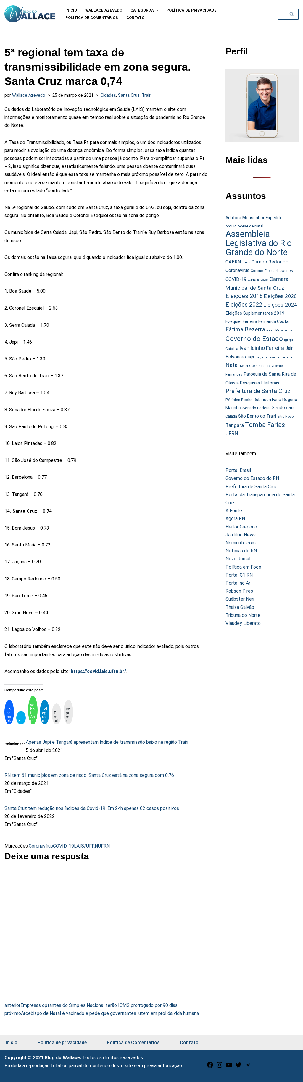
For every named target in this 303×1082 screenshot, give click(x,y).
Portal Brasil (238, 470)
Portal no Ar (237, 583)
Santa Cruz (129, 95)
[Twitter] (238, 1067)
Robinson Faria (267, 399)
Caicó (246, 262)
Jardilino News (240, 535)
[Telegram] (248, 1067)
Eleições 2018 (244, 296)
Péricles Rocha (238, 399)
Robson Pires (239, 591)
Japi (250, 357)
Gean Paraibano (279, 330)
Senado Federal (256, 408)
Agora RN (235, 518)
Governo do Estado (254, 339)
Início (71, 10)
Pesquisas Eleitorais (259, 383)
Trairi (147, 95)
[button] (157, 10)
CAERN (233, 262)
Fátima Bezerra (245, 329)
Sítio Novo (285, 416)
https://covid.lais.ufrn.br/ (98, 671)
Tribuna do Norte (242, 615)
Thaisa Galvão (239, 607)
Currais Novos (258, 280)
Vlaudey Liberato (243, 623)
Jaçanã (261, 357)
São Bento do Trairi (257, 416)
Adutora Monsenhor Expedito (254, 217)
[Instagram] (219, 1067)
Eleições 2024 (280, 305)
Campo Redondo (270, 262)
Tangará (234, 425)
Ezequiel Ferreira (241, 321)
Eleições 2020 (280, 296)
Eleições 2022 (243, 304)
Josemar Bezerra (280, 357)
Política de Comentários (91, 17)
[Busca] (292, 14)
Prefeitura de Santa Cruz (257, 390)
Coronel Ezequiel (264, 271)
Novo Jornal (237, 559)
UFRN (104, 846)
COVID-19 (63, 846)
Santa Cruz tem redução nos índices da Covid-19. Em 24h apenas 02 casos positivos (91, 808)
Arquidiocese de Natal (244, 226)
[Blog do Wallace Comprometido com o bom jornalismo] (29, 13)
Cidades (108, 95)
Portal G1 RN (239, 575)
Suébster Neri (239, 599)
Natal (232, 365)
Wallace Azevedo (103, 10)
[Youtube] (229, 1067)
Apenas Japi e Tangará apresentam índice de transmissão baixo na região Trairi (107, 742)
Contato (135, 17)
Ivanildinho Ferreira (261, 348)
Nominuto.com (240, 543)
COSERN (286, 271)
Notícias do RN (241, 551)
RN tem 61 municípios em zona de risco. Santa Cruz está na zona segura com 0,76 (89, 775)
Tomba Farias (265, 424)
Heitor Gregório (241, 527)
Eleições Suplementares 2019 (255, 313)
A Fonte (233, 510)
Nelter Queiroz (250, 366)
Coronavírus (41, 846)
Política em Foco (243, 567)
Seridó (278, 407)
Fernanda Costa (273, 321)
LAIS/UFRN (86, 846)
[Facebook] (210, 1067)
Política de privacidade (191, 10)
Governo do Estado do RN (252, 478)
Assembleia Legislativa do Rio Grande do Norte (258, 243)
